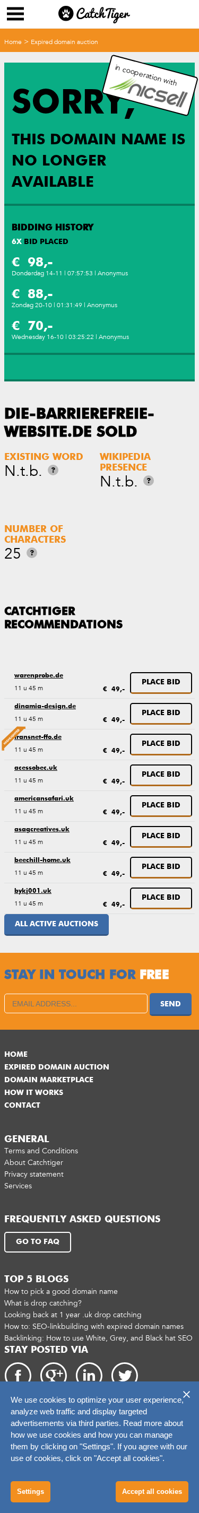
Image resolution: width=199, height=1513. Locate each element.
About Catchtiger (33, 1162)
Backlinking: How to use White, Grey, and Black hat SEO (98, 1338)
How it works (33, 1093)
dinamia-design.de (45, 706)
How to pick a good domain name (61, 1291)
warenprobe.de (38, 676)
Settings (30, 1491)
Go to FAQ (37, 1242)
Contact (22, 1105)
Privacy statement (34, 1174)
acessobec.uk (35, 768)
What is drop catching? (43, 1303)
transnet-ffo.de (38, 737)
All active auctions (56, 924)
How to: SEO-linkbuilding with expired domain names (94, 1326)
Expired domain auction (64, 42)
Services (18, 1185)
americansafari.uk (44, 799)
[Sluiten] (186, 1394)
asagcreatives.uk (42, 830)
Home (13, 42)
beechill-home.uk (42, 860)
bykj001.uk (32, 891)
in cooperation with (146, 75)
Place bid (161, 682)
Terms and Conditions (41, 1150)
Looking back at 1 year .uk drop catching (73, 1314)
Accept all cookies (152, 1491)
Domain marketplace (48, 1080)
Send (170, 1004)
